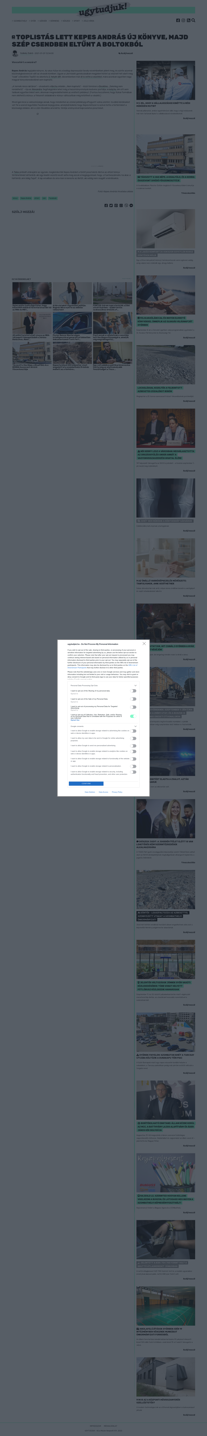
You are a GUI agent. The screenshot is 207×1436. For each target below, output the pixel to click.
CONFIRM (86, 783)
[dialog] (103, 718)
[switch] (133, 690)
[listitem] (103, 685)
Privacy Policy (117, 792)
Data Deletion (90, 792)
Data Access (103, 792)
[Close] (145, 644)
